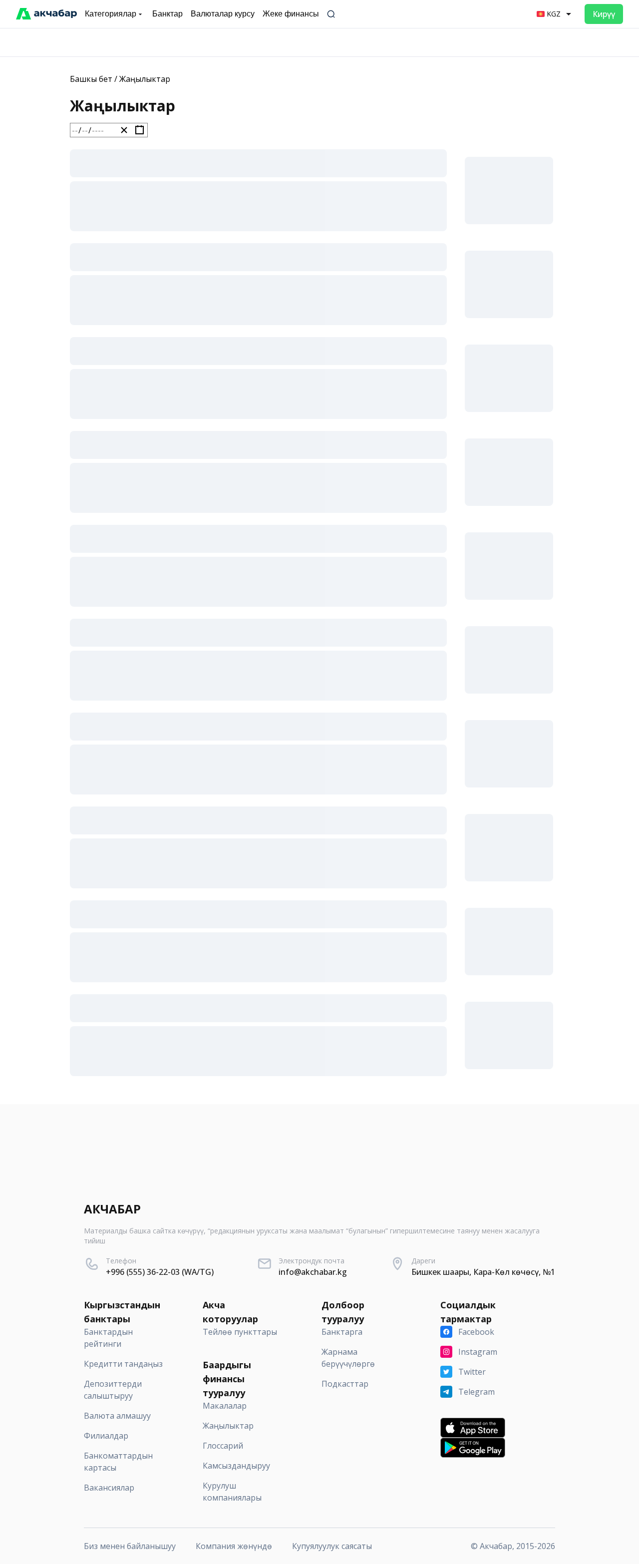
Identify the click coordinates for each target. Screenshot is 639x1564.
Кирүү (604, 13)
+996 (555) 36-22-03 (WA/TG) (160, 1271)
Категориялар (110, 13)
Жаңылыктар (144, 78)
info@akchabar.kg (313, 1271)
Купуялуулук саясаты (332, 1546)
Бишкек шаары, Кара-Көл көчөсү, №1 (483, 1271)
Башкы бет (91, 78)
